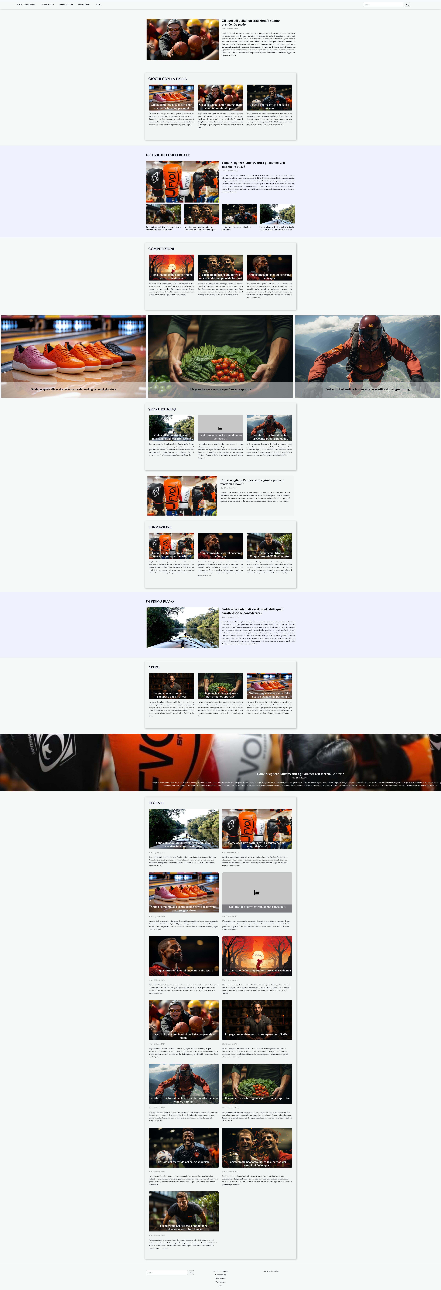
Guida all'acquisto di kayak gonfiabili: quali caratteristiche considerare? (171, 439)
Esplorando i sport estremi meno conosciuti (220, 437)
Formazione (84, 4)
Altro (98, 4)
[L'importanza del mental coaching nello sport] (269, 267)
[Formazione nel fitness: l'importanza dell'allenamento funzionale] (163, 214)
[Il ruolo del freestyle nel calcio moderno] (269, 97)
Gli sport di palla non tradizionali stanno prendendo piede (220, 106)
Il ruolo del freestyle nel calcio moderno (269, 106)
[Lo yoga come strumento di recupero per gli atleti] (171, 686)
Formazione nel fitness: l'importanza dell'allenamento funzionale (269, 556)
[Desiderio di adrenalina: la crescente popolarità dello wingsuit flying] (269, 428)
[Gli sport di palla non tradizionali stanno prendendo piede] (183, 39)
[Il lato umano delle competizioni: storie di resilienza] (171, 267)
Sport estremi (66, 4)
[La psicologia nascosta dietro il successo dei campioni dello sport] (201, 214)
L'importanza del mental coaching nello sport (269, 276)
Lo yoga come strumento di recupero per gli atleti (171, 695)
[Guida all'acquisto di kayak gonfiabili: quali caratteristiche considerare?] (277, 214)
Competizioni (47, 4)
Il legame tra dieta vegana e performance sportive (220, 695)
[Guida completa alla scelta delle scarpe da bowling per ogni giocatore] (171, 97)
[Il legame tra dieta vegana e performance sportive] (220, 686)
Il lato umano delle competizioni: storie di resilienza (171, 276)
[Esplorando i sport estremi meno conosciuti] (220, 428)
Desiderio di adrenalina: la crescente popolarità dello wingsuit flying (270, 439)
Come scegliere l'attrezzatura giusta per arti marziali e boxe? (171, 554)
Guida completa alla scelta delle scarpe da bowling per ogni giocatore (171, 108)
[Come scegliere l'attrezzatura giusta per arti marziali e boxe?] (182, 182)
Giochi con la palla (25, 4)
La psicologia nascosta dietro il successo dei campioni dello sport (220, 276)
